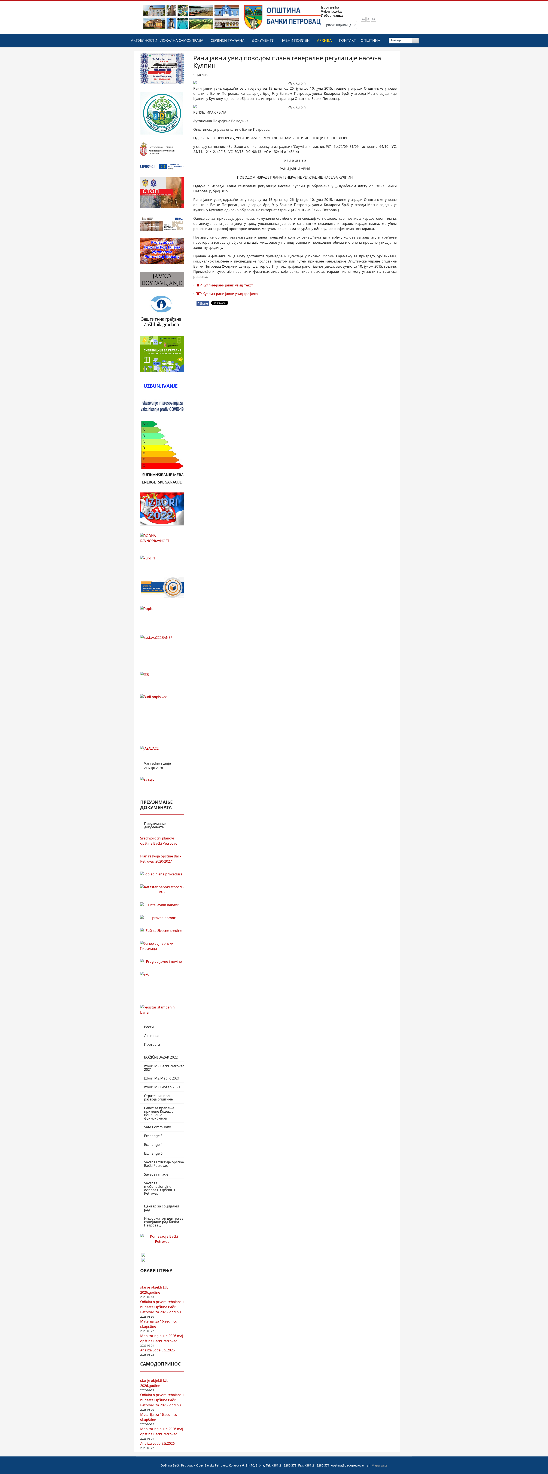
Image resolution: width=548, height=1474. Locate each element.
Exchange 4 (153, 1144)
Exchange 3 (153, 1136)
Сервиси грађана (227, 40)
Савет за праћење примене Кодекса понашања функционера (159, 1113)
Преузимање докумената (155, 825)
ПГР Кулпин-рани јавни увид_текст (224, 285)
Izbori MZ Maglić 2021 (162, 1078)
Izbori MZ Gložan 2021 (162, 1087)
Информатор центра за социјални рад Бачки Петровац (163, 1221)
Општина (370, 40)
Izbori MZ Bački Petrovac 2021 (164, 1068)
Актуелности (144, 40)
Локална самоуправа (181, 40)
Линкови (151, 1036)
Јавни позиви (296, 40)
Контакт (347, 40)
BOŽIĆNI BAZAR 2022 (161, 1057)
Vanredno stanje (157, 765)
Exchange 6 (153, 1153)
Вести (149, 1027)
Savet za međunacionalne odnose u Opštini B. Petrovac (160, 1188)
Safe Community (157, 1127)
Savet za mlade (156, 1174)
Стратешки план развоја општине (158, 1097)
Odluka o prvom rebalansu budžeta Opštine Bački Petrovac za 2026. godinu (162, 1306)
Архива (324, 40)
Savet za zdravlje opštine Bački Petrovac (164, 1164)
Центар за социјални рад (161, 1208)
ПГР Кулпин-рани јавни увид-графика (226, 293)
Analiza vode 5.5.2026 (157, 1350)
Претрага (152, 1044)
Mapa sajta (379, 1465)
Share (203, 303)
